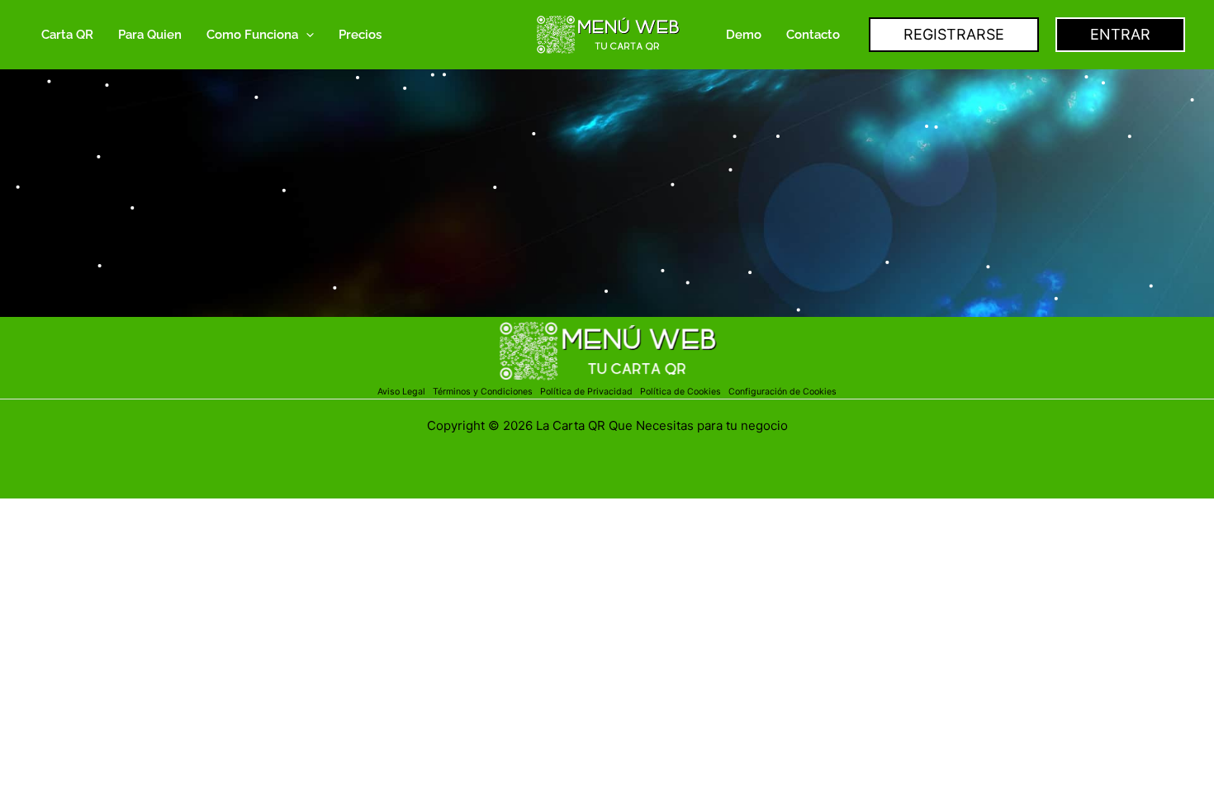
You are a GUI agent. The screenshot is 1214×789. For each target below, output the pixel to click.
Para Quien (150, 34)
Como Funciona (252, 34)
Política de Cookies (680, 391)
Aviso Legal (402, 391)
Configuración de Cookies (782, 391)
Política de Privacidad (589, 391)
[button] (306, 35)
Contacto (813, 34)
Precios (360, 34)
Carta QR (67, 34)
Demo (743, 34)
